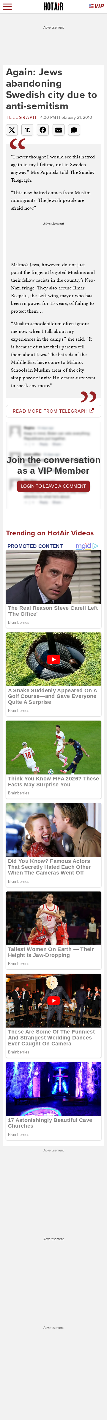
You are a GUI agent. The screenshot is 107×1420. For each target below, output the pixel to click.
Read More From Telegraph (51, 411)
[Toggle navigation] (7, 6)
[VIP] (96, 6)
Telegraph (22, 117)
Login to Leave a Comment (53, 486)
